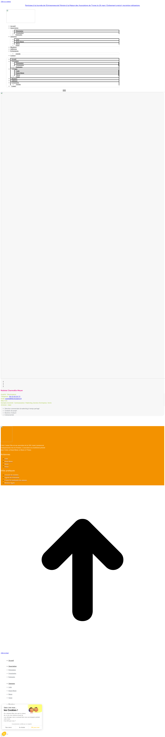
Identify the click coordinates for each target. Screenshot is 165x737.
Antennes (13, 36)
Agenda (18, 54)
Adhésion (13, 49)
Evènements (14, 51)
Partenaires (19, 35)
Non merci (8, 727)
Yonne (17, 45)
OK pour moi (35, 727)
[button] (4, 733)
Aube (17, 39)
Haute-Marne (20, 41)
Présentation (19, 31)
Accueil (13, 26)
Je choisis (22, 727)
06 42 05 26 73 (14, 397)
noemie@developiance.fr (13, 399)
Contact (13, 55)
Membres (13, 47)
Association (14, 28)
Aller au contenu (6, 1)
